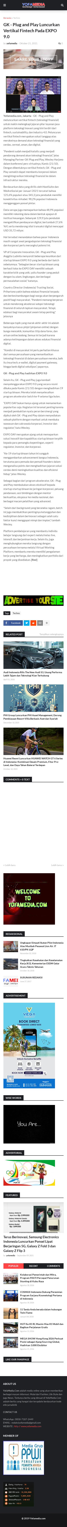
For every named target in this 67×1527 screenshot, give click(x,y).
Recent (33, 1266)
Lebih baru (10, 865)
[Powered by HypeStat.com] (18, 1505)
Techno (16, 18)
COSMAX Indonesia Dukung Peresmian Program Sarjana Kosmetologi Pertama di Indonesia (41, 1295)
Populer (13, 1266)
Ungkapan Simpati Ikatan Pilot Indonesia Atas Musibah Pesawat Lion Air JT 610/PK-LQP (41, 946)
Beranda (7, 18)
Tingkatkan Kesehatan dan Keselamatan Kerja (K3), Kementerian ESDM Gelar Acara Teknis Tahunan (41, 963)
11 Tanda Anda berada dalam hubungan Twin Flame (41, 1311)
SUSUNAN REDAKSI (31, 977)
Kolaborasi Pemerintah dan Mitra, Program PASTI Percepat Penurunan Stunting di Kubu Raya (39, 1278)
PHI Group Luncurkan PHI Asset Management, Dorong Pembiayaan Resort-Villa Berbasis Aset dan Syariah (32, 717)
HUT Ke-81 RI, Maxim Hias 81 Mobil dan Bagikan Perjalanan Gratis (41, 1325)
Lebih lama (56, 865)
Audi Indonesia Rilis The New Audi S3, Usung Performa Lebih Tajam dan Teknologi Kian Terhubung (32, 674)
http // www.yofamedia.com (27, 1426)
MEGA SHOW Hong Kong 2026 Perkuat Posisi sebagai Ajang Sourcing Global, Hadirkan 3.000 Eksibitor (41, 1342)
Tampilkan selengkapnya (52, 634)
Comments (53, 1266)
